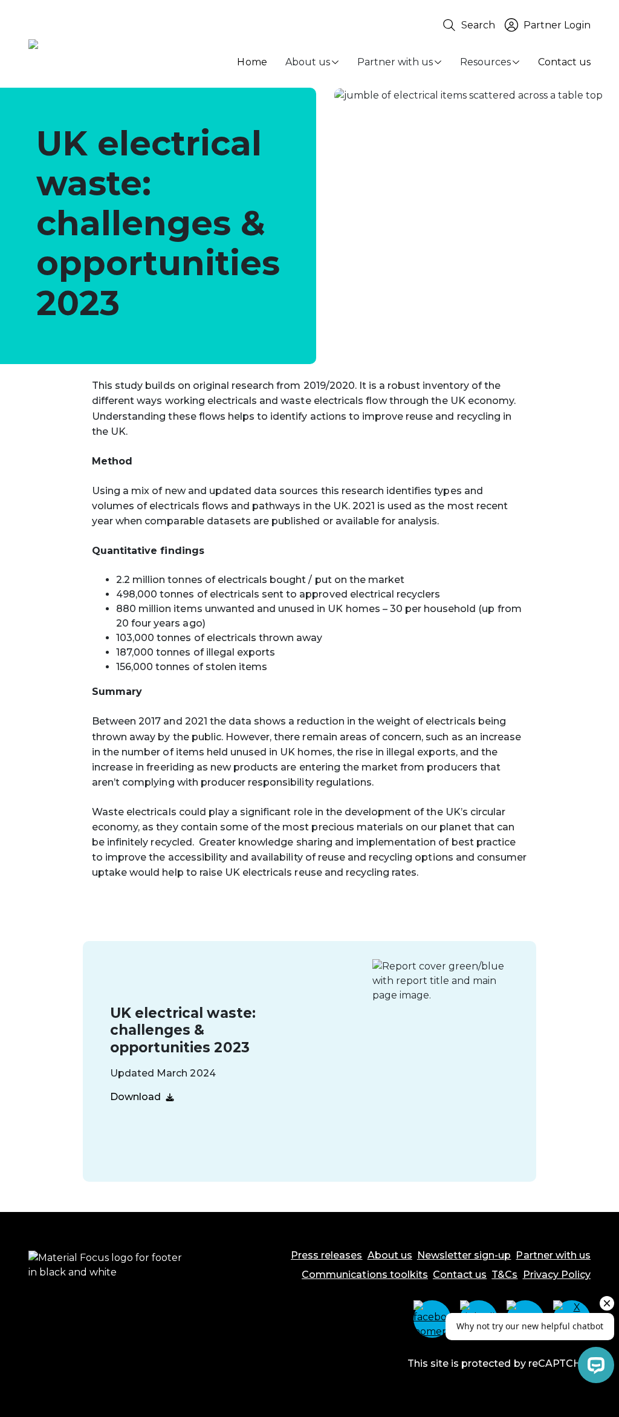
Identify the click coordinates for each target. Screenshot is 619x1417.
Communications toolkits (365, 1274)
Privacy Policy (557, 1274)
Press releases (327, 1255)
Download (135, 1097)
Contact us (564, 62)
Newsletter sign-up (464, 1255)
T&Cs (504, 1274)
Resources (485, 62)
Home (252, 62)
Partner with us (395, 62)
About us (307, 62)
